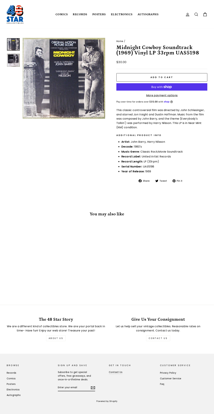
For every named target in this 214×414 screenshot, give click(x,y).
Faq (162, 384)
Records (80, 14)
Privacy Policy (168, 372)
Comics (62, 14)
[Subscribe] (93, 388)
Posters (99, 14)
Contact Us (158, 338)
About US (56, 338)
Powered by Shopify (106, 401)
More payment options (162, 95)
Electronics (122, 14)
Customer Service (170, 378)
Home (119, 41)
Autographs (148, 14)
